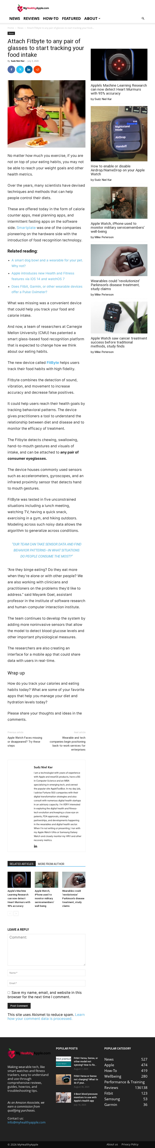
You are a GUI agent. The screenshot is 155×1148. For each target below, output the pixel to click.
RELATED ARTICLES (21, 863)
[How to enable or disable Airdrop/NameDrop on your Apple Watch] (119, 134)
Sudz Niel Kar (18, 60)
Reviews (31, 18)
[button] (142, 18)
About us (112, 1144)
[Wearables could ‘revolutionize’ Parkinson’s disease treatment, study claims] (73, 880)
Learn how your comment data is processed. (46, 1016)
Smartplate (26, 228)
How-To (51, 18)
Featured (71, 18)
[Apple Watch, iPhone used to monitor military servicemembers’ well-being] (46, 880)
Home (11, 27)
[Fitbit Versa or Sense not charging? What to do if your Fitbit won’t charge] (63, 1079)
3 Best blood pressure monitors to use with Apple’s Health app (86, 1097)
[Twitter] (20, 69)
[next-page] (16, 913)
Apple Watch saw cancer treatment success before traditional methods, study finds (119, 342)
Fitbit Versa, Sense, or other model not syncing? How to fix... (86, 1061)
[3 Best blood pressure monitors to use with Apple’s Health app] (63, 1097)
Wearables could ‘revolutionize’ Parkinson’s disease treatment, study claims (73, 898)
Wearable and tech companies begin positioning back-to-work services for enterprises (67, 743)
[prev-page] (10, 913)
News (14, 18)
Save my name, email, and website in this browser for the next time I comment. (45, 994)
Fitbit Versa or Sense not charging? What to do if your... (86, 1079)
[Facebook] (11, 69)
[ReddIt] (37, 69)
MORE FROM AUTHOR (51, 863)
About (91, 18)
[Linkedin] (29, 69)
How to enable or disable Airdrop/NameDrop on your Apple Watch (118, 170)
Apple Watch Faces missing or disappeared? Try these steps (25, 741)
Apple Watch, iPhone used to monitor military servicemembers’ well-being (44, 898)
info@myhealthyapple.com (27, 1122)
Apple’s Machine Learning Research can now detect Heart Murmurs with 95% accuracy (19, 898)
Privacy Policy (130, 1144)
